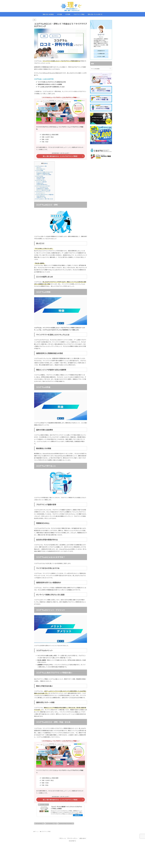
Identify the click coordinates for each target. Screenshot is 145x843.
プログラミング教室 (40, 823)
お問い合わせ (82, 838)
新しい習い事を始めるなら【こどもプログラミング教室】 (60, 156)
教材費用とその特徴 (40, 178)
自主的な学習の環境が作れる (41, 184)
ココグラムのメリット (40, 193)
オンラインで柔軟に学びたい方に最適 (43, 190)
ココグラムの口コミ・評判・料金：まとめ (44, 199)
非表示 (45, 163)
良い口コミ (38, 167)
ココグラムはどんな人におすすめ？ (42, 186)
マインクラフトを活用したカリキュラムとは (44, 172)
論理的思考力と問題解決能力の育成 (43, 173)
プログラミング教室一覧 (52, 823)
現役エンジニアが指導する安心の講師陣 (43, 174)
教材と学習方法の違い (40, 196)
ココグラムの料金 (39, 176)
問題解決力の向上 (40, 183)
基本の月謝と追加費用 (40, 177)
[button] (110, 68)
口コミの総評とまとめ (40, 169)
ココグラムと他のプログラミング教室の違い (44, 194)
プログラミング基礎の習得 (41, 181)
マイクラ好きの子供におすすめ (42, 187)
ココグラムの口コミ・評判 (41, 166)
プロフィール (62, 838)
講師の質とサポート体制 (41, 197)
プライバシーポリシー (72, 838)
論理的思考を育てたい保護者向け (42, 188)
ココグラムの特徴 (39, 170)
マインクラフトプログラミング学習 (66, 823)
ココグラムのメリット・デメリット (42, 191)
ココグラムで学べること (40, 180)
